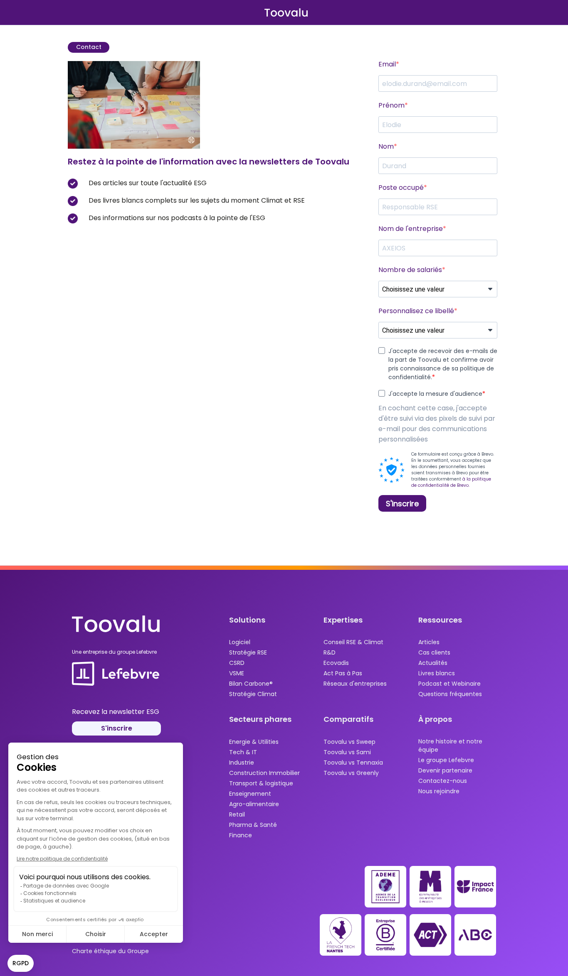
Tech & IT (243, 752)
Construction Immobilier (264, 773)
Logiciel (239, 642)
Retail (237, 814)
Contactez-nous (442, 781)
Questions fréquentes (450, 694)
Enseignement (250, 794)
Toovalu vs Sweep (349, 742)
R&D (330, 652)
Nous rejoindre (438, 791)
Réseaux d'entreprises (355, 683)
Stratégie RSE (248, 652)
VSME (236, 673)
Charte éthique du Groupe (110, 951)
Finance (240, 835)
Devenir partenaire (445, 770)
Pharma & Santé (253, 825)
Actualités (432, 663)
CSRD (236, 663)
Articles (429, 642)
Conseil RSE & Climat (353, 642)
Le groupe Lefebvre (446, 760)
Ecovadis (336, 663)
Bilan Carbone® (251, 683)
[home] (286, 12)
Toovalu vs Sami (347, 752)
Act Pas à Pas (343, 673)
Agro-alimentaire (254, 804)
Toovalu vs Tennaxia (353, 762)
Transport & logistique (261, 783)
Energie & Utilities (254, 742)
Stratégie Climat (253, 694)
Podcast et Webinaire (449, 683)
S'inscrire (116, 728)
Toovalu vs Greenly (351, 773)
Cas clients (434, 652)
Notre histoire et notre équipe (450, 745)
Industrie (241, 762)
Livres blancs (436, 673)
